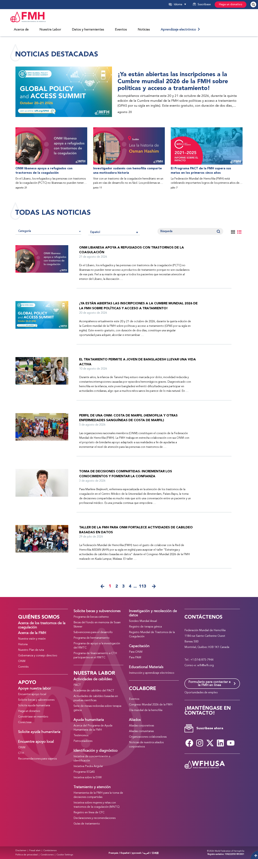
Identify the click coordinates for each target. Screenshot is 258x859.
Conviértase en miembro (33, 716)
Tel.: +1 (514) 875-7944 (198, 659)
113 (142, 586)
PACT (77, 685)
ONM (21, 661)
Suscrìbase (204, 4)
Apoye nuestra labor (34, 688)
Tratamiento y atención (92, 787)
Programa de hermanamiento (92, 638)
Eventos (134, 699)
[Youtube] (230, 743)
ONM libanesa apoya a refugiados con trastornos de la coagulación (43, 170)
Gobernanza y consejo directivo (37, 655)
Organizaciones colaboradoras (148, 737)
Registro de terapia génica (145, 626)
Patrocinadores (83, 741)
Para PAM (135, 657)
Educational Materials (146, 667)
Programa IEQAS (84, 772)
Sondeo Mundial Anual (143, 621)
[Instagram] (199, 743)
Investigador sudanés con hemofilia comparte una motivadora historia (127, 170)
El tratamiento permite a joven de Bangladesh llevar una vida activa (137, 362)
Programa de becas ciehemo (91, 617)
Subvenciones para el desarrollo (93, 632)
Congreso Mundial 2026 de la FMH (151, 704)
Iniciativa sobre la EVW (88, 777)
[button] (184, 4)
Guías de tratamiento (87, 823)
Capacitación (139, 646)
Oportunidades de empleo (201, 692)
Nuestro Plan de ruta (31, 650)
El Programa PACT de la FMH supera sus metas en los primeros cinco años (201, 170)
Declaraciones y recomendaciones (94, 818)
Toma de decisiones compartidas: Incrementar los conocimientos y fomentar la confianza (125, 474)
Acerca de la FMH (32, 633)
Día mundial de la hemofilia (145, 710)
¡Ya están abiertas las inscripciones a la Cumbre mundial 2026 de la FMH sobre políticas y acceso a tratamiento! (173, 81)
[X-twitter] (210, 743)
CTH (21, 753)
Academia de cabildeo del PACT (94, 690)
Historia (23, 644)
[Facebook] (189, 743)
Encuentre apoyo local (32, 694)
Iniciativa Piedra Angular (88, 766)
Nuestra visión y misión (32, 638)
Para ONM (136, 652)
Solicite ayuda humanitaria (34, 705)
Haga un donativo (230, 4)
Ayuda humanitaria (89, 720)
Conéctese (25, 722)
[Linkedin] (220, 743)
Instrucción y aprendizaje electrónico (151, 673)
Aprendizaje (179, 29)
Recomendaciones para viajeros (37, 758)
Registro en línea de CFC (89, 812)
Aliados (135, 720)
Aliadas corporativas (141, 725)
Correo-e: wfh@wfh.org (199, 665)
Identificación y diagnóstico (96, 751)
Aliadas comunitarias (141, 731)
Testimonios (81, 735)
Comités (23, 666)
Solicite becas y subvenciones (36, 700)
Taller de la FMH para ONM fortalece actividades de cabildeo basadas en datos (136, 530)
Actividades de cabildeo (93, 679)
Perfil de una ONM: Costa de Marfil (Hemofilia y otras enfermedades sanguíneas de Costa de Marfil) (128, 418)
